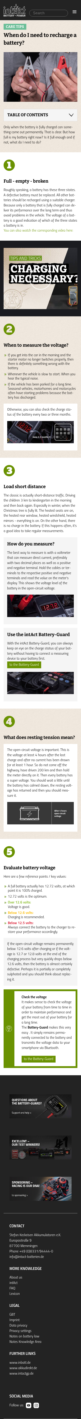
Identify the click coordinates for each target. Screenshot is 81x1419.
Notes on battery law (24, 1336)
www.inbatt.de (20, 1363)
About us (15, 1277)
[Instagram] (36, 1405)
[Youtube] (28, 1405)
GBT (12, 1315)
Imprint (14, 1320)
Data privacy (18, 1325)
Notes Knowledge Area (25, 1342)
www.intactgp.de (21, 1373)
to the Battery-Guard (24, 665)
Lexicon (14, 1294)
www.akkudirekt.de (23, 1368)
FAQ (12, 1288)
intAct (13, 1283)
